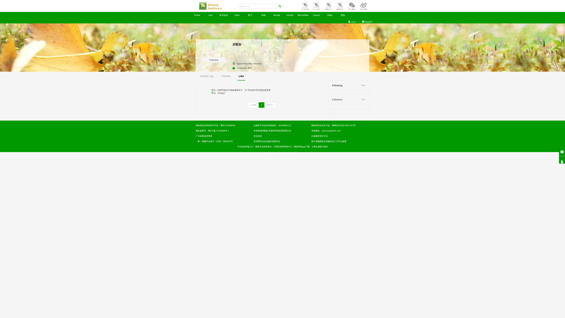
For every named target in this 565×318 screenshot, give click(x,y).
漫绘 (343, 15)
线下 (250, 15)
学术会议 (223, 15)
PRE (253, 105)
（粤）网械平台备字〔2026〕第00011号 (214, 141)
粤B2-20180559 (227, 125)
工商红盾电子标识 (319, 146)
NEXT (270, 105)
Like (241, 76)
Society (276, 15)
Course (316, 15)
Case (237, 15)
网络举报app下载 (302, 146)
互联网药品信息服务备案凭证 (267, 141)
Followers (337, 99)
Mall (263, 15)
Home (197, 15)
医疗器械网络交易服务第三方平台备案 (328, 141)
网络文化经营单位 (263, 146)
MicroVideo (303, 15)
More (363, 85)
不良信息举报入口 (245, 146)
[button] (305, 6)
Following (213, 60)
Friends (226, 76)
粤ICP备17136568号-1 (218, 131)
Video (329, 15)
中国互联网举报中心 (283, 146)
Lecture (290, 15)
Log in (353, 22)
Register (368, 22)
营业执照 (258, 136)
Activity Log (206, 76)
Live (210, 15)
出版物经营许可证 (319, 136)
